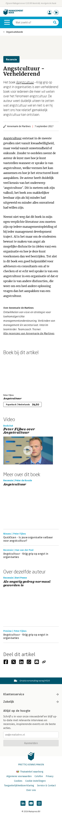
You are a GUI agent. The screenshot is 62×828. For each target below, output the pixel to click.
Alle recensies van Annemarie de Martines (28, 333)
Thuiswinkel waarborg (31, 771)
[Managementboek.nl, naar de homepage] (13, 14)
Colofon (39, 776)
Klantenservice (13, 694)
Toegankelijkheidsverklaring (19, 785)
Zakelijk (8, 702)
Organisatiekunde (14, 32)
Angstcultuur (25, 82)
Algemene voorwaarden (19, 776)
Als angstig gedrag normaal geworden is (26, 583)
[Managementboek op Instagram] (39, 803)
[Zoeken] (55, 22)
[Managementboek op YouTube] (31, 803)
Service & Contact (46, 785)
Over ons (31, 790)
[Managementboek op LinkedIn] (23, 803)
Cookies (18, 781)
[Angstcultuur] (14, 373)
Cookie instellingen (35, 781)
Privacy (49, 776)
